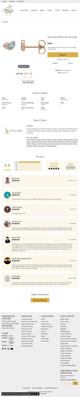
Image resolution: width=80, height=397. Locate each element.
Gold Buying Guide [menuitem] (27, 346)
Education (65, 10)
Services (74, 10)
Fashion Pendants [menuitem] (65, 334)
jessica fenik (16, 237)
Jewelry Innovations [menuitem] (47, 326)
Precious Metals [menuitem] (26, 334)
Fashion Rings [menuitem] (64, 321)
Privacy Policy (26, 388)
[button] (4, 1)
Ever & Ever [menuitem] (44, 321)
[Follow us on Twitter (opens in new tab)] (8, 349)
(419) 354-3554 (28, 83)
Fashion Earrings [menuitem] (65, 336)
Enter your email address (68, 380)
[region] (24, 47)
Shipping (55, 63)
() (41, 162)
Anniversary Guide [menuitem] (26, 343)
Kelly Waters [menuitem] (44, 329)
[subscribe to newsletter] (75, 383)
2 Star (16, 168)
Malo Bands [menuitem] (44, 334)
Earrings (5, 22)
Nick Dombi (16, 178)
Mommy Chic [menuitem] (45, 341)
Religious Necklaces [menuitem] (66, 351)
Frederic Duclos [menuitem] (46, 324)
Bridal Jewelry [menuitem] (64, 319)
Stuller (42, 99)
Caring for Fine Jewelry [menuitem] (28, 336)
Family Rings (68, 142)
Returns (70, 63)
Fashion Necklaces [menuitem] (66, 348)
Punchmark (43, 393)
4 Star (16, 164)
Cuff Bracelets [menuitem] (64, 363)
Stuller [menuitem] (43, 336)
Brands (42, 10)
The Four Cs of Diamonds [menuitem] (29, 321)
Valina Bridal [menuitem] (44, 339)
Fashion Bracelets (67, 144)
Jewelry (49, 10)
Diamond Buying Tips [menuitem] (27, 324)
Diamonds (34, 10)
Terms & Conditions (37, 388)
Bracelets (43, 140)
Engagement (24, 10)
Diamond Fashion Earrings (39, 142)
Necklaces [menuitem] (63, 326)
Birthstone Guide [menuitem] (26, 329)
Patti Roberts (16, 276)
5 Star (16, 162)
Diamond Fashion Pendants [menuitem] (68, 341)
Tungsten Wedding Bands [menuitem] (68, 365)
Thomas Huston (17, 207)
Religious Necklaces (55, 144)
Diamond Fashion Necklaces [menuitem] (69, 346)
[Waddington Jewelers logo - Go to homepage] (9, 10)
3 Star (16, 166)
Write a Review (40, 300)
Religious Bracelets (38, 146)
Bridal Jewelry (58, 140)
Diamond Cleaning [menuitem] (27, 339)
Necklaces (50, 140)
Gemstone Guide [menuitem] (26, 331)
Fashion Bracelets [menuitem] (65, 353)
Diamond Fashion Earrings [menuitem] (68, 339)
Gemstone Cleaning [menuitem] (27, 341)
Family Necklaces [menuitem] (65, 356)
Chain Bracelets (51, 146)
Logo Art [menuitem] (43, 331)
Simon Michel (16, 193)
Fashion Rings (31, 140)
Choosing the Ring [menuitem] (27, 326)
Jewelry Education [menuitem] (27, 319)
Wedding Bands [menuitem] (65, 331)
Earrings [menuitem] (62, 324)
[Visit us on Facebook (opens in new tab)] (2, 349)
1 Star (16, 170)
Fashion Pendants (68, 140)
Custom (57, 10)
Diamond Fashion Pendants (56, 142)
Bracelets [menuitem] (63, 329)
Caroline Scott (16, 221)
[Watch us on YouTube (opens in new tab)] (11, 349)
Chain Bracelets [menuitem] (65, 360)
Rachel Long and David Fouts (21, 259)
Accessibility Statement (51, 388)
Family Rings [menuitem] (64, 343)
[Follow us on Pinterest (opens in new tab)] (5, 349)
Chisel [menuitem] (43, 319)
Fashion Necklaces (43, 144)
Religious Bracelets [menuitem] (66, 358)
